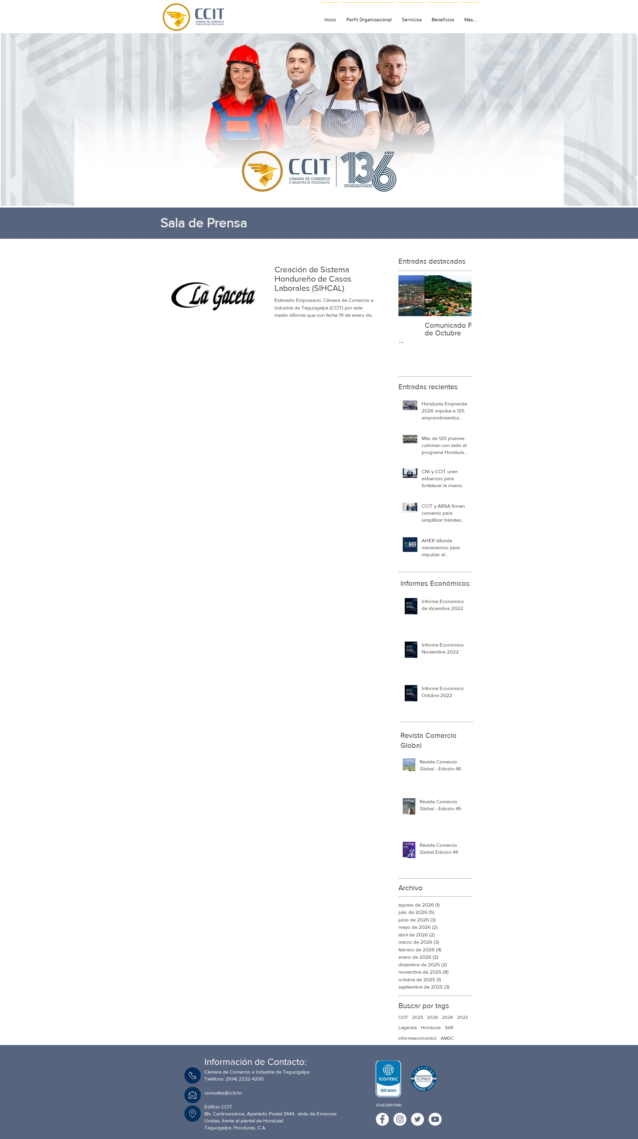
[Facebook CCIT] (382, 1119)
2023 (462, 1017)
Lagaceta (407, 1027)
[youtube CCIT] (435, 1119)
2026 (432, 1017)
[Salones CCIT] (317, 189)
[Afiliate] (329, 189)
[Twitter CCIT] (417, 1119)
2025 (417, 1017)
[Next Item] (461, 296)
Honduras (431, 1027)
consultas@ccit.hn (223, 1092)
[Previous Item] (409, 296)
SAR (449, 1027)
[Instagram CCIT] (399, 1119)
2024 (447, 1017)
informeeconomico (417, 1038)
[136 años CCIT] (310, 189)
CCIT (403, 1017)
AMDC (447, 1038)
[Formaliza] (323, 189)
